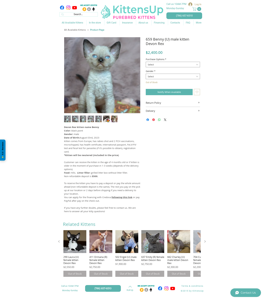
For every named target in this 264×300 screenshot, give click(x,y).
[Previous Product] (59, 241)
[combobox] (173, 64)
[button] (197, 9)
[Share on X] (165, 120)
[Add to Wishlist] (197, 92)
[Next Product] (205, 241)
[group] (132, 253)
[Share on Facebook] (148, 120)
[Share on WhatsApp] (159, 120)
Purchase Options (156, 59)
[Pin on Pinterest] (153, 120)
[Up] (130, 286)
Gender (150, 71)
